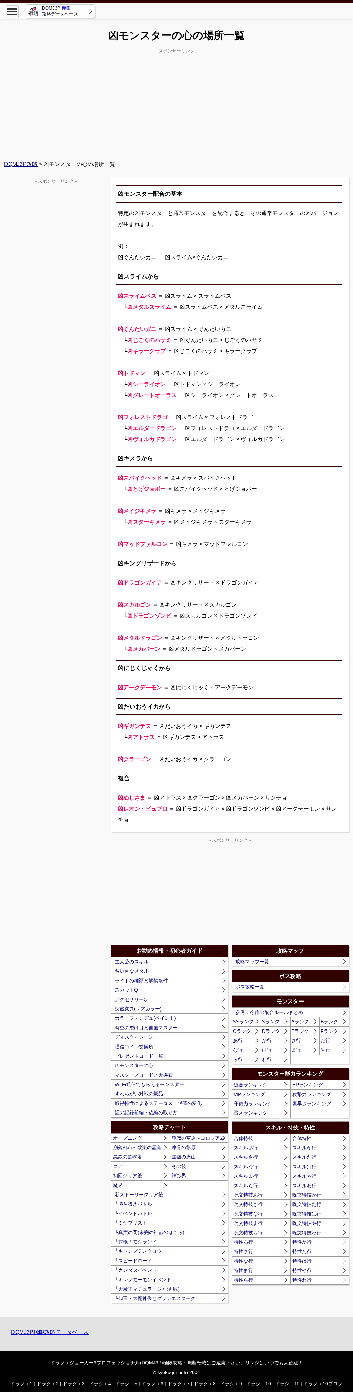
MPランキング (249, 1094)
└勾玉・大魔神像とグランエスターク (155, 1298)
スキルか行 (304, 1147)
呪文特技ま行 (248, 1223)
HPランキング (307, 1084)
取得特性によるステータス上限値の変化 (158, 1103)
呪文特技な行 (248, 1214)
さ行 (296, 1040)
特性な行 (243, 1261)
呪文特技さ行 (248, 1204)
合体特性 (302, 1138)
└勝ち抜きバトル (133, 1204)
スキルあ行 (246, 1147)
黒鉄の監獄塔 (127, 1156)
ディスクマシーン (134, 1037)
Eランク (300, 1031)
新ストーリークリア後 (139, 1194)
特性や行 (302, 1270)
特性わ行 (302, 1280)
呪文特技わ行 (306, 1233)
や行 (325, 1050)
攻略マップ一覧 (252, 961)
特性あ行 (243, 1242)
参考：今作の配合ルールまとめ (269, 1012)
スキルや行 (304, 1176)
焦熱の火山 (184, 1156)
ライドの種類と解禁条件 (141, 980)
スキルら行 (246, 1185)
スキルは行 (304, 1166)
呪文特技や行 (306, 1223)
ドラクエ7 (179, 1383)
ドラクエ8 (205, 1383)
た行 (325, 1040)
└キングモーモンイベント (143, 1279)
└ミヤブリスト (131, 1223)
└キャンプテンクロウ (138, 1251)
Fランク (329, 1031)
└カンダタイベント (136, 1270)
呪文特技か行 (306, 1195)
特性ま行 (243, 1270)
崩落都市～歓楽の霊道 (137, 1147)
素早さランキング (311, 1103)
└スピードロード (133, 1260)
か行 (267, 1040)
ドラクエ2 (48, 1383)
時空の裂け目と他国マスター (146, 1027)
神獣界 (179, 1175)
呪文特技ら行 (248, 1233)
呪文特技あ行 (248, 1195)
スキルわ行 (304, 1185)
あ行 (238, 1040)
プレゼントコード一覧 (139, 1056)
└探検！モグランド (136, 1241)
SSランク (243, 1021)
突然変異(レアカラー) (138, 1009)
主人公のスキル (132, 961)
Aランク (300, 1021)
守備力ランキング (253, 1103)
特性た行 (302, 1251)
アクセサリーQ (131, 999)
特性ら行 (243, 1280)
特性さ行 (243, 1251)
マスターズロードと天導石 (144, 1075)
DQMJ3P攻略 (21, 164)
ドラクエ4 (100, 1383)
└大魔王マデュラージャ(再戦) (147, 1289)
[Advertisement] (176, 103)
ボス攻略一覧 (249, 986)
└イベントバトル (133, 1213)
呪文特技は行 (306, 1214)
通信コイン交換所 (134, 1046)
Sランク (271, 1021)
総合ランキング (251, 1084)
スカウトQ (126, 990)
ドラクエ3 (74, 1383)
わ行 (267, 1059)
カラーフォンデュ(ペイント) (145, 1018)
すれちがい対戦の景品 (139, 1093)
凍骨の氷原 (184, 1147)
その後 (179, 1166)
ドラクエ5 (126, 1383)
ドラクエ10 (258, 1383)
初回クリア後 (127, 1175)
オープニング (127, 1138)
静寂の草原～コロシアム (198, 1138)
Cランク (242, 1031)
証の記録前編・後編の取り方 (146, 1112)
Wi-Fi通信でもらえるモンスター (149, 1084)
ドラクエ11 (287, 1383)
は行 (267, 1050)
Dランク (271, 1031)
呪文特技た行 (306, 1204)
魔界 (118, 1185)
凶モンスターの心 (134, 1065)
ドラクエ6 (152, 1383)
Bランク (329, 1021)
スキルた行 (304, 1157)
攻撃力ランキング (311, 1094)
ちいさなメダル (132, 971)
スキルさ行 (246, 1157)
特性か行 (302, 1242)
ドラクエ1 (21, 1383)
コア (118, 1166)
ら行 (238, 1059)
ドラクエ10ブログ (323, 1383)
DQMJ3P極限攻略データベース (50, 1332)
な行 (238, 1050)
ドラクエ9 (231, 1383)
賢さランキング (251, 1113)
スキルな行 (246, 1166)
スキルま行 (246, 1176)
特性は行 (302, 1261)
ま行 (296, 1050)
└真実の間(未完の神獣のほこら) (149, 1232)
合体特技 (243, 1138)
